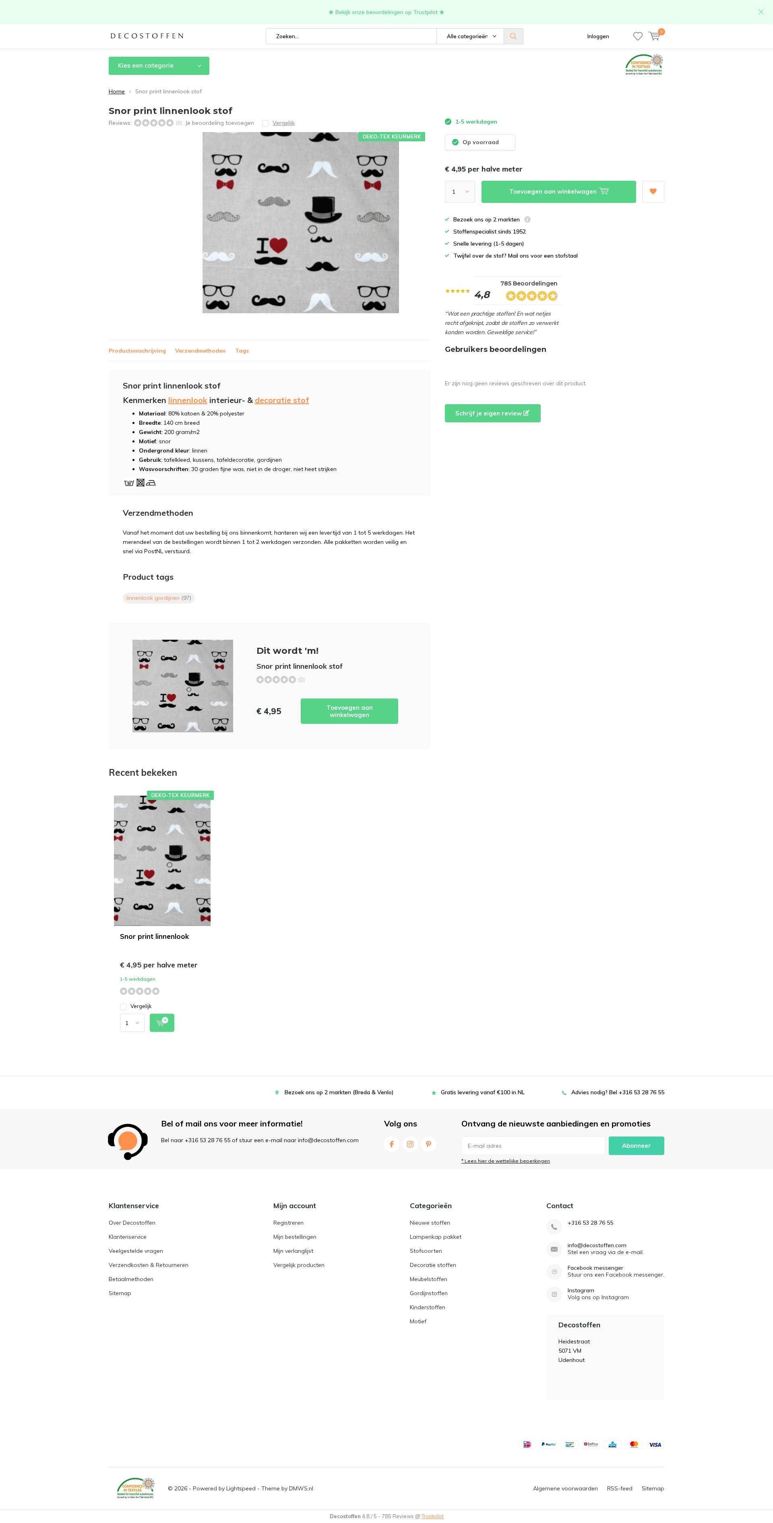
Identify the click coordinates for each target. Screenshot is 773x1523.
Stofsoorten (426, 1250)
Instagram (410, 1144)
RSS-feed (619, 1488)
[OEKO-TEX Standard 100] (136, 1488)
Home (117, 91)
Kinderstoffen (427, 1307)
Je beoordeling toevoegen (219, 122)
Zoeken (513, 36)
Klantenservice (128, 1236)
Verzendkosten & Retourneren (148, 1265)
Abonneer (636, 1145)
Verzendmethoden (200, 350)
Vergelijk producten (298, 1265)
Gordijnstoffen (429, 1293)
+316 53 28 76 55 (590, 1222)
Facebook (391, 1144)
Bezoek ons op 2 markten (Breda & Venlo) (339, 1092)
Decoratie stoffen (433, 1265)
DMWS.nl (301, 1488)
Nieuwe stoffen (430, 1222)
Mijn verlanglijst (293, 1250)
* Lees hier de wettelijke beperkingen (505, 1161)
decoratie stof (282, 400)
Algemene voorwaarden (565, 1488)
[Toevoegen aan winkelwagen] (162, 1023)
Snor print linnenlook (154, 936)
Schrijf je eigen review (489, 413)
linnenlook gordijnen (158, 597)
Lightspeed (241, 1488)
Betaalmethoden (131, 1279)
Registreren (288, 1222)
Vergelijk (141, 1006)
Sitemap (120, 1293)
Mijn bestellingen (294, 1236)
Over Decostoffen (132, 1222)
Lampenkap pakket (435, 1236)
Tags (242, 350)
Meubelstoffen (428, 1279)
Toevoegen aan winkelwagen (350, 711)
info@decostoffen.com (597, 1245)
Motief (418, 1321)
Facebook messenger (595, 1268)
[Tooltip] (527, 220)
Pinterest (428, 1144)
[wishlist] (638, 36)
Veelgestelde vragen (136, 1250)
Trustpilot (433, 1516)
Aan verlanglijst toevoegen (653, 192)
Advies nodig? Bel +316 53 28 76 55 (617, 1092)
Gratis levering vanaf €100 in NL (483, 1092)
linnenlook (187, 400)
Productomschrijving (137, 350)
